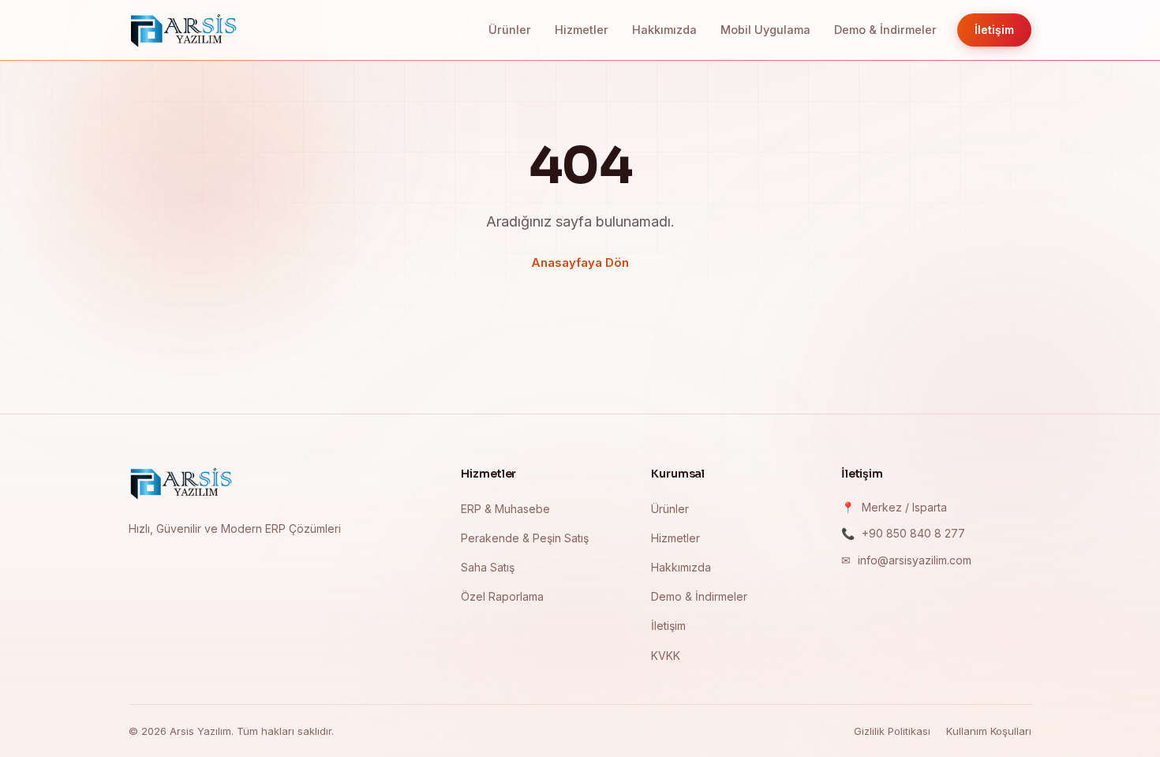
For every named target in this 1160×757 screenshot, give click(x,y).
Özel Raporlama (502, 596)
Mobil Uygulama (765, 29)
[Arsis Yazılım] (181, 483)
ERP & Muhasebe (505, 508)
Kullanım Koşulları (988, 731)
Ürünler (509, 29)
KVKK (665, 655)
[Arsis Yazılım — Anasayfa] (184, 30)
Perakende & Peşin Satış (525, 538)
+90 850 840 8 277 (913, 533)
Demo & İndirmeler (885, 29)
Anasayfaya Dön (580, 262)
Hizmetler (581, 29)
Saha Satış (488, 567)
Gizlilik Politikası (892, 731)
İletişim (994, 29)
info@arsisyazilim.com (914, 560)
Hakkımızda (664, 29)
